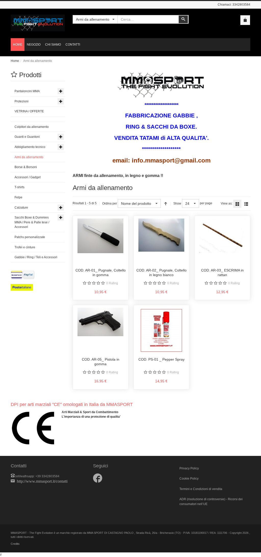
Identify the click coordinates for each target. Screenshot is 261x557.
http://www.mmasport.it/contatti (42, 481)
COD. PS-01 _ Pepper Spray (161, 359)
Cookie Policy (189, 478)
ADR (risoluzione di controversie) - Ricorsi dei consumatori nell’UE (211, 501)
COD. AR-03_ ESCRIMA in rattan (222, 272)
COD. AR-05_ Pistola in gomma (100, 361)
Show (177, 203)
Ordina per (109, 203)
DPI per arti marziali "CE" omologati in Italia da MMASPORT (72, 404)
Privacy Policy (189, 468)
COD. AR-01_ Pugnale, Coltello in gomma (100, 272)
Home (15, 61)
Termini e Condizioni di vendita (200, 489)
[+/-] (166, 203)
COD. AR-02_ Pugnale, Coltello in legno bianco (161, 272)
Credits (15, 543)
